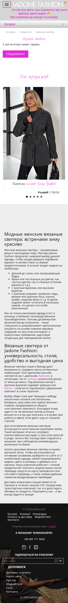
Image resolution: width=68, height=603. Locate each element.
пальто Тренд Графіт (34, 183)
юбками (33, 379)
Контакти (13, 519)
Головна (10, 32)
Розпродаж (39, 514)
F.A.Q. (9, 588)
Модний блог (43, 517)
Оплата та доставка (20, 517)
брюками (44, 375)
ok (60, 560)
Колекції (25, 514)
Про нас (11, 580)
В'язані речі (25, 32)
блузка (8, 388)
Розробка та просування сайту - (34, 526)
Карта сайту (13, 576)
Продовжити (15, 54)
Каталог (12, 514)
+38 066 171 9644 (34, 539)
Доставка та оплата (18, 572)
